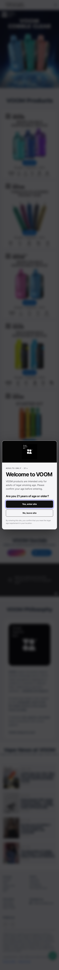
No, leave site (30, 513)
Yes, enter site (29, 504)
